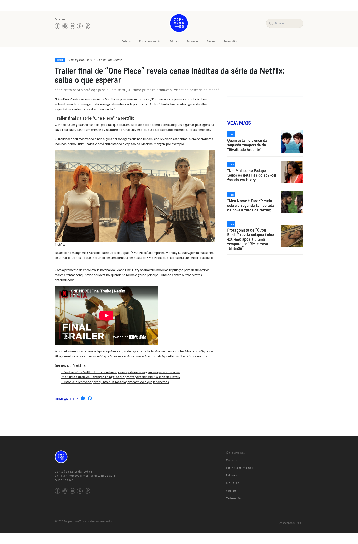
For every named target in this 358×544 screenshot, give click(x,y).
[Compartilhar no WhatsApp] (82, 399)
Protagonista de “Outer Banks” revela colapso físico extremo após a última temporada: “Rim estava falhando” (250, 239)
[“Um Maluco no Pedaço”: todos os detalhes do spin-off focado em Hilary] (292, 172)
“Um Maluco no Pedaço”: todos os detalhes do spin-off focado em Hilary (251, 175)
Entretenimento (150, 41)
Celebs (126, 41)
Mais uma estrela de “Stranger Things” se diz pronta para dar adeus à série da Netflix (120, 377)
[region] (53, 511)
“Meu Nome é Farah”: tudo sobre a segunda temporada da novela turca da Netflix (250, 205)
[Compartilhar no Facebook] (89, 399)
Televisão (230, 41)
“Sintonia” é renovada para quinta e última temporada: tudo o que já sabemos (115, 382)
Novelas (192, 41)
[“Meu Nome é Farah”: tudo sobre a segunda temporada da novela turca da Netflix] (292, 202)
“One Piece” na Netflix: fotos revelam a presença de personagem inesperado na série (120, 372)
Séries (211, 41)
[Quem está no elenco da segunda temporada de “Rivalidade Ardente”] (292, 141)
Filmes (174, 41)
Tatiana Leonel (112, 60)
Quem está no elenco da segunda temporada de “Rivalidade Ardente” (247, 145)
